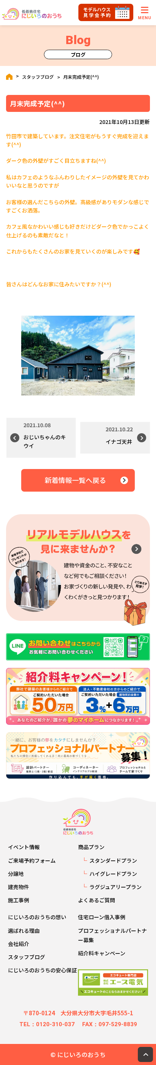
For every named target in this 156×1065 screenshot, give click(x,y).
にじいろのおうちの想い (37, 917)
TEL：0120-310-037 (47, 1024)
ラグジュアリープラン (115, 887)
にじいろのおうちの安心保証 (42, 970)
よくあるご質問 (96, 900)
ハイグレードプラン (113, 873)
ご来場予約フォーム (32, 860)
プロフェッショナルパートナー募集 (112, 935)
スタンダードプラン (113, 860)
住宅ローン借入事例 (101, 917)
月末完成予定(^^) (81, 77)
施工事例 (18, 900)
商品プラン (91, 847)
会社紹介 (18, 943)
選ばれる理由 (24, 930)
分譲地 (16, 873)
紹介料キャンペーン (101, 953)
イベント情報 (24, 847)
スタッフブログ (38, 77)
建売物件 (18, 887)
